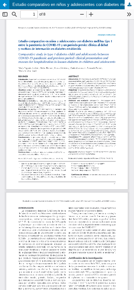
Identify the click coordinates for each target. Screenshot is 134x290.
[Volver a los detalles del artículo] (4, 4)
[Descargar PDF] (129, 4)
